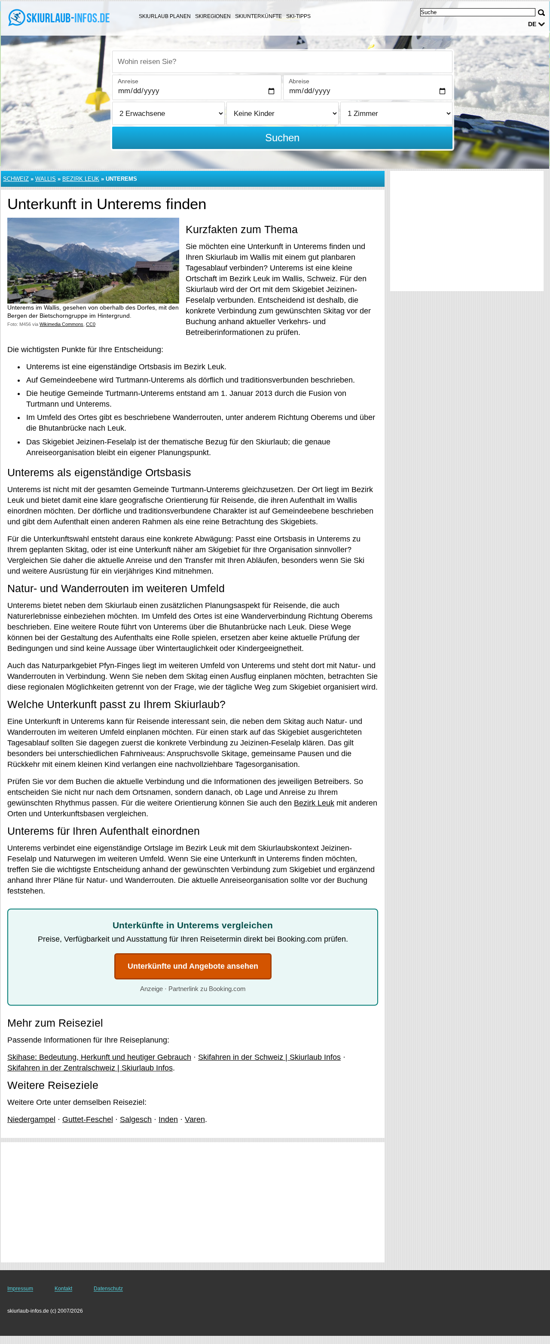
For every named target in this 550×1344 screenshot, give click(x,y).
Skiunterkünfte (258, 16)
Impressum (20, 1289)
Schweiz (16, 179)
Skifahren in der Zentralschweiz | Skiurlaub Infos (90, 1068)
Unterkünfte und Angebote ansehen (193, 966)
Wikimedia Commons (61, 324)
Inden (168, 1119)
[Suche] (541, 12)
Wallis (45, 179)
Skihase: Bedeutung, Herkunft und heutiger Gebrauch (99, 1057)
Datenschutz (108, 1289)
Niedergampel (31, 1119)
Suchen (282, 137)
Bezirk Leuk (80, 179)
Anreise (128, 81)
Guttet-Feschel (87, 1119)
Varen (195, 1119)
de (532, 24)
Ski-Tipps (298, 16)
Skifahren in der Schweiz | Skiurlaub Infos (269, 1057)
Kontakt (63, 1289)
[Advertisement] (193, 1202)
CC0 (90, 324)
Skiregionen (213, 16)
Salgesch (136, 1119)
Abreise (299, 81)
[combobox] (282, 62)
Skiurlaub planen (165, 16)
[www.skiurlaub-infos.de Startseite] (60, 17)
